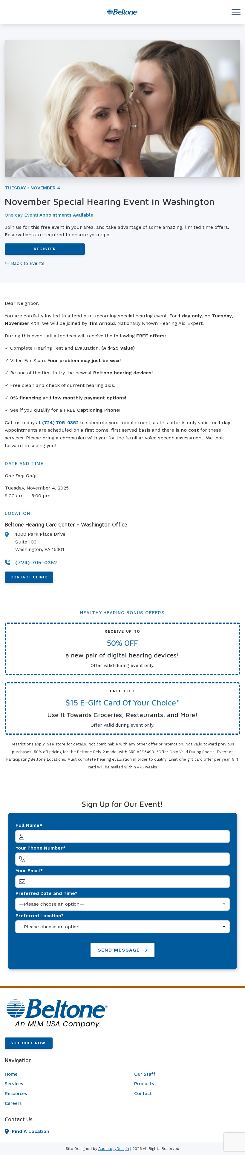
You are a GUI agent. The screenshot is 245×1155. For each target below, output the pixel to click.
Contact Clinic (29, 577)
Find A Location (30, 1131)
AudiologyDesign (113, 1148)
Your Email (28, 870)
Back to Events (27, 263)
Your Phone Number (39, 848)
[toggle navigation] (236, 12)
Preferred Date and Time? (46, 893)
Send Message (119, 950)
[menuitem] (58, 1074)
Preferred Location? (40, 915)
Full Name (27, 825)
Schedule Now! (28, 1043)
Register (45, 249)
